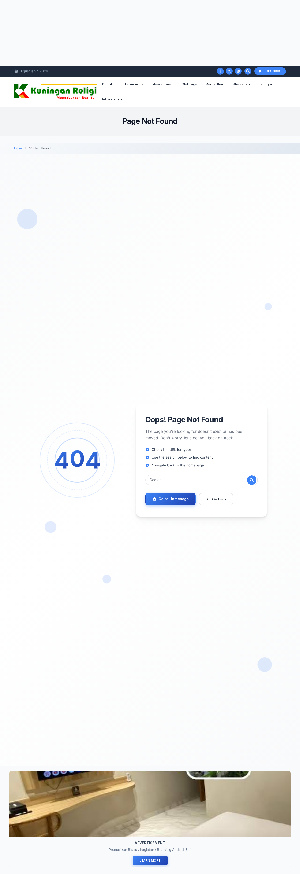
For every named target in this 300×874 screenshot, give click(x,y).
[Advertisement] (140, 33)
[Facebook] (220, 71)
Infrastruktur (113, 99)
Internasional (133, 84)
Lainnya (265, 84)
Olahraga (189, 84)
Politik (107, 84)
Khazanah (241, 84)
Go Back (219, 499)
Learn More (150, 860)
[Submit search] (251, 480)
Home (18, 148)
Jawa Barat (163, 84)
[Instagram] (238, 71)
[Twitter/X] (229, 71)
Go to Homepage (173, 499)
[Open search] (247, 71)
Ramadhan (215, 84)
